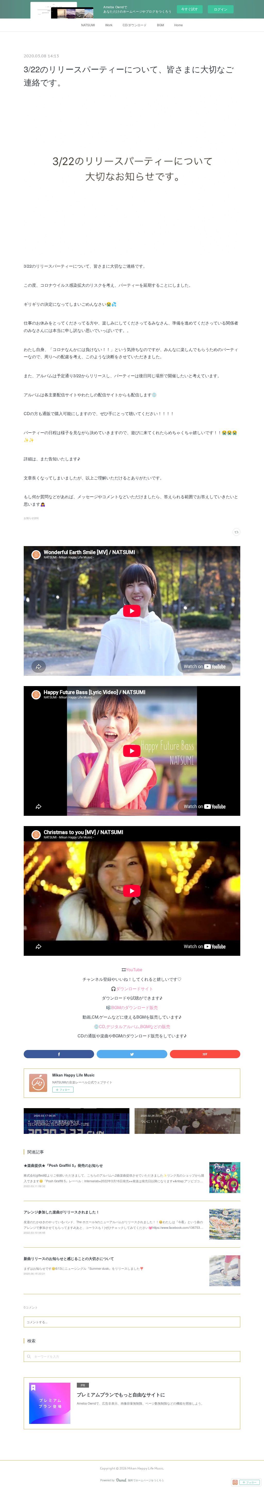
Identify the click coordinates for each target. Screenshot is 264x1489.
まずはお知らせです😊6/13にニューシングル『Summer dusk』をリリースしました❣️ (84, 1268)
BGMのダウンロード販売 (134, 1007)
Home (178, 25)
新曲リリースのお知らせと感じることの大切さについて (69, 1258)
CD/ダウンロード (135, 25)
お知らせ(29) (31, 518)
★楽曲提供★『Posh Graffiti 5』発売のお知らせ (63, 1165)
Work (108, 25)
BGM (160, 25)
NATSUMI (88, 25)
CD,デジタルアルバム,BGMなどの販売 (134, 1026)
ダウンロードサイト (134, 989)
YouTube (134, 970)
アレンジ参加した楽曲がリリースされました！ (62, 1211)
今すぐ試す (189, 8)
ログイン (220, 9)
